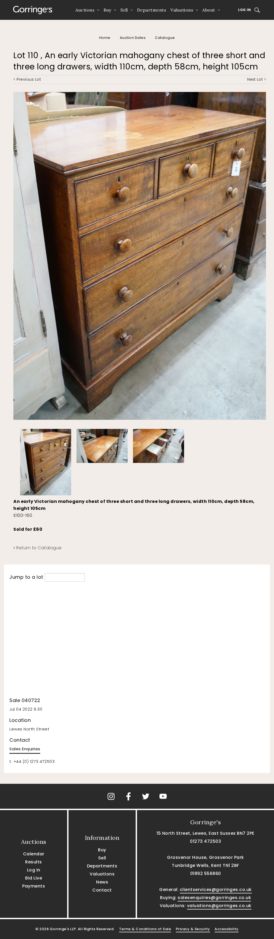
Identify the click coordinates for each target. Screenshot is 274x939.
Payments (33, 886)
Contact (102, 890)
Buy (107, 10)
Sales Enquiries (24, 749)
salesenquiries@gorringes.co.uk (214, 898)
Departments (151, 10)
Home (105, 37)
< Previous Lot (27, 79)
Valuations (181, 10)
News (102, 882)
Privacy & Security (193, 928)
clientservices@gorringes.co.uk (216, 889)
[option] (45, 460)
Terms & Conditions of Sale (145, 928)
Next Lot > (256, 79)
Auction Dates (133, 37)
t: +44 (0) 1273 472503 (32, 761)
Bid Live (33, 878)
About (208, 10)
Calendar (33, 854)
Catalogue (165, 37)
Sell (124, 10)
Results (33, 862)
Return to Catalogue (38, 548)
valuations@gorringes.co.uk (219, 906)
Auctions (84, 10)
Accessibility (227, 928)
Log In (244, 10)
